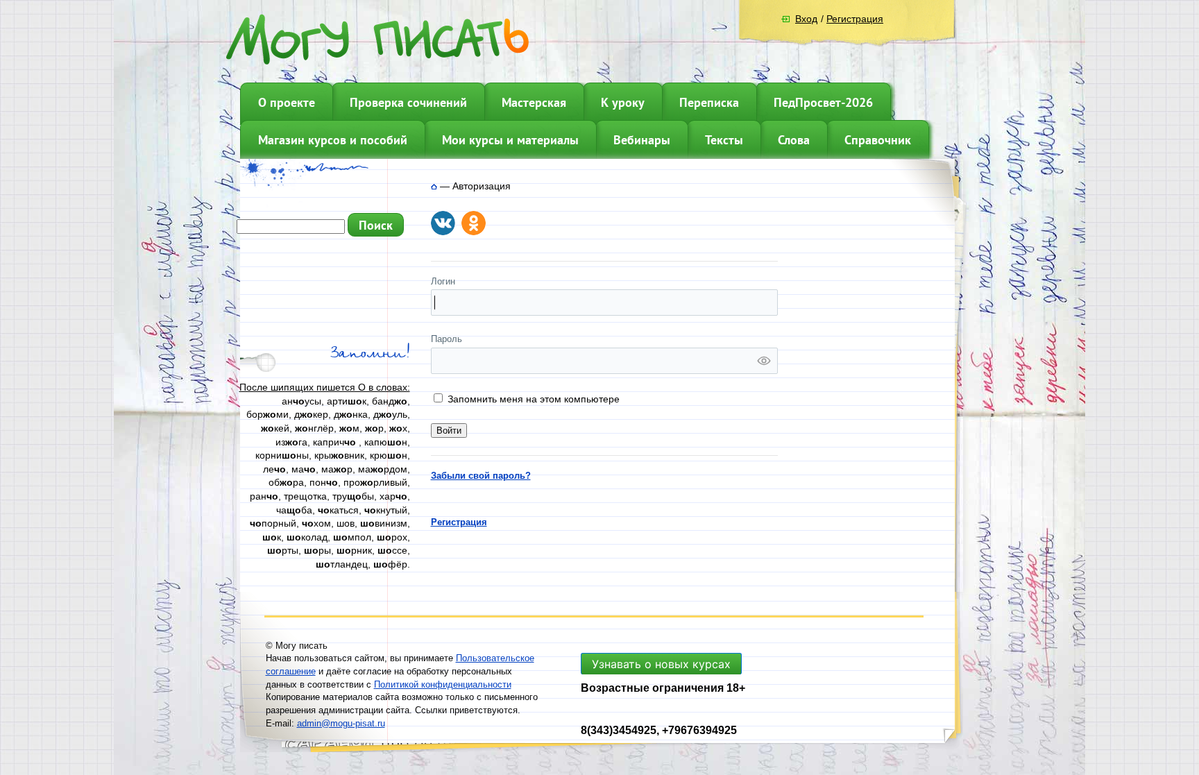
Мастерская (534, 102)
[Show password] (764, 361)
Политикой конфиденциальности (442, 684)
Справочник (877, 140)
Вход (806, 18)
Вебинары (641, 140)
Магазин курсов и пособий (332, 140)
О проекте (286, 102)
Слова (794, 140)
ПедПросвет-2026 (823, 102)
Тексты (724, 140)
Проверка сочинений (408, 102)
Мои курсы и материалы (510, 140)
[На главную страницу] (434, 185)
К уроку (623, 102)
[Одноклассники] (473, 223)
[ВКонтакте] (443, 223)
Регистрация (854, 18)
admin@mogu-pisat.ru (341, 723)
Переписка (709, 102)
